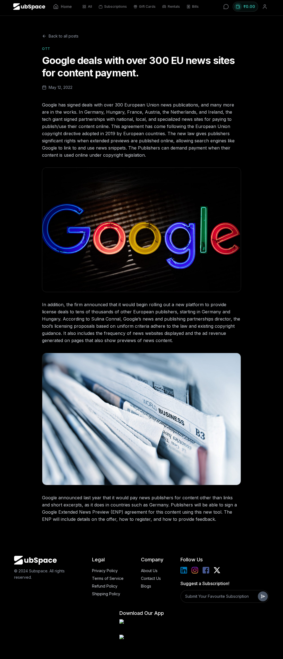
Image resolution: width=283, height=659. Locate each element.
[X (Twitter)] (217, 570)
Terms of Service (108, 578)
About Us (149, 570)
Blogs (146, 586)
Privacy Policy (105, 570)
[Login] (265, 7)
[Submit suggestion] (263, 596)
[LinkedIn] (183, 570)
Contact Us (151, 578)
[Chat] (226, 7)
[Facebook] (206, 570)
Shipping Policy (106, 593)
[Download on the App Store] (141, 641)
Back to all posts (63, 36)
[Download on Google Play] (141, 626)
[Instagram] (195, 570)
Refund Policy (104, 586)
